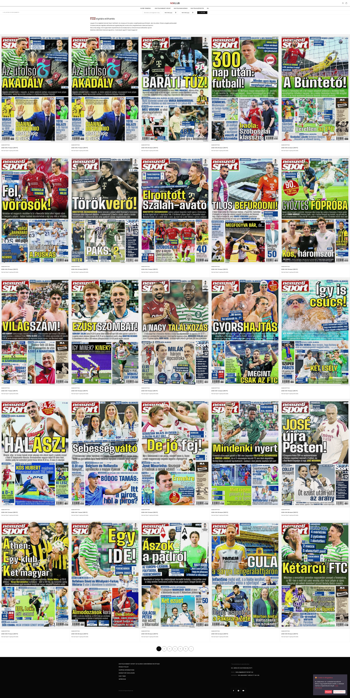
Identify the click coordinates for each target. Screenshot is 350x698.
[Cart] (346, 3)
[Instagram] (238, 690)
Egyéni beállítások (339, 692)
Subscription (5, 145)
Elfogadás (328, 692)
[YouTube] (243, 690)
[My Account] (343, 3)
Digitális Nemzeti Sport (163, 8)
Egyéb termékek (145, 8)
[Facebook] (233, 690)
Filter (203, 12)
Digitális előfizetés (197, 8)
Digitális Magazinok (181, 8)
